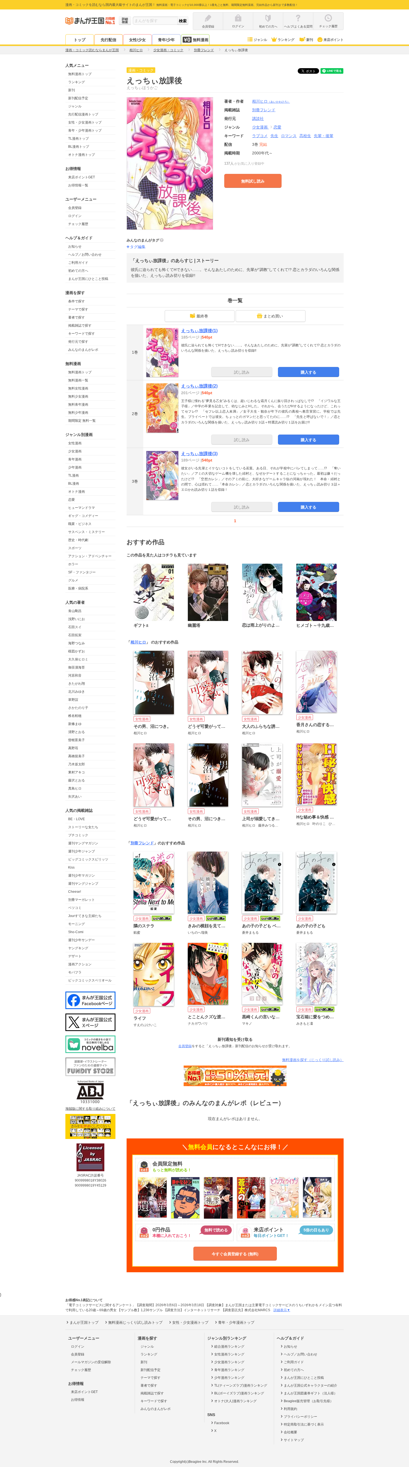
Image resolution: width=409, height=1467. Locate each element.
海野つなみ (76, 643)
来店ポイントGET (81, 177)
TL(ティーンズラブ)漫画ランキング (240, 1385)
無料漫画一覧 (78, 380)
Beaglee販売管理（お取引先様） (308, 1401)
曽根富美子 (76, 740)
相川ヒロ (271, 101)
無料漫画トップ (80, 74)
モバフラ (75, 972)
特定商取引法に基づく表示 (304, 1424)
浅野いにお (76, 619)
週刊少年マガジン (81, 875)
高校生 (305, 136)
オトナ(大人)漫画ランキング (235, 1401)
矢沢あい (75, 796)
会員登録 (75, 208)
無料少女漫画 (78, 396)
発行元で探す (78, 342)
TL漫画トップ (78, 138)
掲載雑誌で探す (80, 325)
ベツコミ (75, 908)
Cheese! (74, 892)
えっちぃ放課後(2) (199, 386)
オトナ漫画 (76, 492)
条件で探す (76, 301)
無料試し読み (253, 181)
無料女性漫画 (78, 388)
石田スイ (75, 627)
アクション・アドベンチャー (90, 556)
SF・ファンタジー (82, 572)
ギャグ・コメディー (83, 516)
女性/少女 (137, 40)
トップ (79, 40)
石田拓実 (75, 635)
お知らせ (75, 246)
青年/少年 (166, 40)
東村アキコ (76, 772)
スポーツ (75, 548)
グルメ (73, 580)
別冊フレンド (142, 843)
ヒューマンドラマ (81, 508)
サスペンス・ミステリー (86, 532)
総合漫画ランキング (229, 1346)
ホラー (73, 564)
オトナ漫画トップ (81, 155)
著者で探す (76, 317)
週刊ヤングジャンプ (83, 884)
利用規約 (290, 1409)
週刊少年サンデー (81, 940)
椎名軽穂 (75, 716)
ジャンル (260, 40)
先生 (274, 136)
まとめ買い (273, 316)
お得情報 (77, 1400)
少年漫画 (75, 467)
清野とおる (76, 732)
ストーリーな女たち (83, 827)
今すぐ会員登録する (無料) (235, 1254)
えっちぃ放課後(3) (199, 453)
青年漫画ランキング (229, 1370)
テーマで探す (78, 309)
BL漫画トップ (78, 147)
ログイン (75, 216)
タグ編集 (138, 247)
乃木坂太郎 (76, 764)
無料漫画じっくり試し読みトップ (135, 1322)
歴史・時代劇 (78, 540)
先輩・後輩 (323, 136)
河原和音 (75, 675)
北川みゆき (76, 692)
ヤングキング (78, 948)
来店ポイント (334, 40)
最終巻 (202, 316)
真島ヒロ (75, 788)
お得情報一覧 (78, 185)
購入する (308, 372)
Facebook (221, 1423)
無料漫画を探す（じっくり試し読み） (313, 1060)
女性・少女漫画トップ (85, 122)
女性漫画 (75, 443)
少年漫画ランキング (229, 1378)
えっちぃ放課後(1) (199, 330)
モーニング (76, 924)
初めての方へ (78, 271)
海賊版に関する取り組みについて (90, 1109)
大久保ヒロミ (78, 659)
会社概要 (290, 1432)
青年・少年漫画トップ (85, 130)
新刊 (309, 40)
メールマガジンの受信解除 (91, 1362)
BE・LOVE (76, 819)
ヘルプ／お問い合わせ (85, 255)
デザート (75, 956)
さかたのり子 (78, 708)
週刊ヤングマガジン (83, 843)
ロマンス (289, 136)
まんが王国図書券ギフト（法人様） (310, 1393)
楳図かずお (76, 651)
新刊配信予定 (78, 98)
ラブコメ (260, 136)
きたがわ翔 (76, 684)
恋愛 (71, 500)
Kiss (71, 867)
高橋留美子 (76, 756)
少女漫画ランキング (229, 1362)
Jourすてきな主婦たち (85, 916)
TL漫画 (73, 475)
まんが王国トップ (84, 1322)
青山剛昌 (75, 611)
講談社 (258, 118)
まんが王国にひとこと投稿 (88, 279)
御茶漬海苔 (76, 667)
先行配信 (108, 40)
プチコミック (78, 835)
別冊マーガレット (81, 900)
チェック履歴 (78, 224)
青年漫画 (75, 459)
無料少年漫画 (78, 413)
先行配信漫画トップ (83, 114)
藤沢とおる (76, 780)
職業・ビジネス (80, 524)
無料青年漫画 (78, 404)
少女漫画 (75, 451)
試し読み (242, 372)
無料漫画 (200, 40)
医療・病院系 (78, 588)
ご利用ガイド (78, 263)
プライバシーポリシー (300, 1417)
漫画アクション (80, 964)
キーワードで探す (81, 334)
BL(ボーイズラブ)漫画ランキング (239, 1393)
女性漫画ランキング (229, 1354)
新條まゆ (75, 724)
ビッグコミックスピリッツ (88, 859)
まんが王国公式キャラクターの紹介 (310, 1385)
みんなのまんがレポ (83, 350)
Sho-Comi (75, 932)
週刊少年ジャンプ (81, 851)
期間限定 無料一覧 (82, 421)
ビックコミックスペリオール (90, 980)
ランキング (286, 40)
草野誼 (73, 700)
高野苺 (73, 748)
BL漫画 (73, 483)
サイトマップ (294, 1440)
